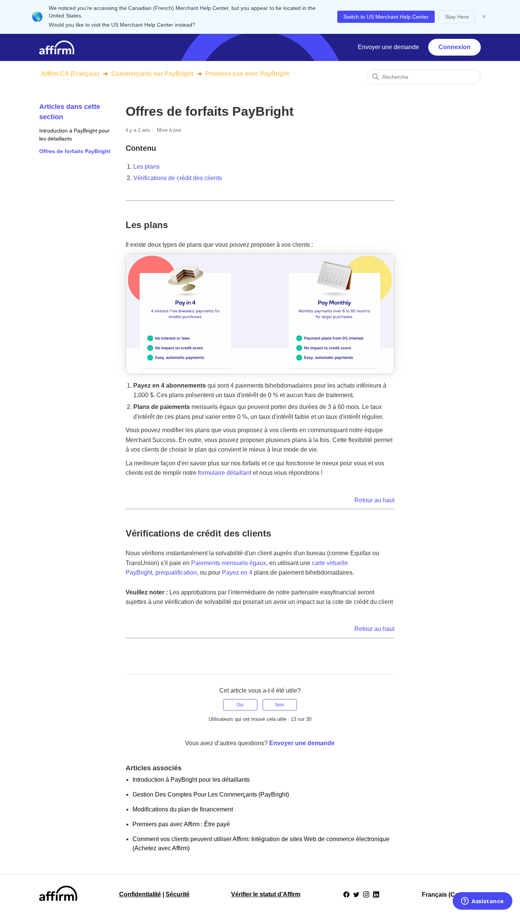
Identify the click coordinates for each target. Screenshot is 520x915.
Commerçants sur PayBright (152, 73)
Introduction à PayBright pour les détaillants (74, 135)
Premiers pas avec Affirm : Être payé (181, 824)
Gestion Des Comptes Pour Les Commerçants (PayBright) (210, 794)
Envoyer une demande (388, 47)
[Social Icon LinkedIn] (376, 894)
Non (279, 704)
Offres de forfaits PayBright (74, 151)
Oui (240, 704)
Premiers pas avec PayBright (247, 73)
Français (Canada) (449, 894)
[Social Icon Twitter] (356, 894)
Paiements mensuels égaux (228, 563)
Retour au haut (374, 500)
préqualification (176, 572)
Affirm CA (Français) (70, 73)
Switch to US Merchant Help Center (386, 17)
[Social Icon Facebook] (346, 894)
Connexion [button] (455, 47)
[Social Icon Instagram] (366, 894)
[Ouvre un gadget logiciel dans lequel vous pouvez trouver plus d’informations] (482, 901)
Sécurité (178, 894)
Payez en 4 (237, 572)
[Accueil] (56, 47)
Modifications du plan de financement (182, 809)
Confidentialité (140, 894)
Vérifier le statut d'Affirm (265, 894)
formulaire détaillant (224, 472)
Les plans (146, 166)
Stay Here (457, 17)
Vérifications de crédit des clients (177, 178)
